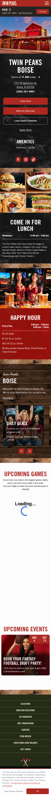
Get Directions (25, 13)
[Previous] (21, 451)
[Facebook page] (18, 159)
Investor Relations (25, 710)
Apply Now (25, 130)
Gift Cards (25, 749)
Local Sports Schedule (25, 120)
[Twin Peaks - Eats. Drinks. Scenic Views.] (9, 3)
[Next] (29, 451)
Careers (25, 730)
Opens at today (24, 77)
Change (42, 11)
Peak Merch (25, 736)
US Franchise (25, 717)
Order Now (25, 101)
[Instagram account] (26, 159)
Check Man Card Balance (26, 743)
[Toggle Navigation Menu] (47, 3)
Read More (8, 398)
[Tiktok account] (33, 159)
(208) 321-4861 (9, 13)
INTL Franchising (25, 723)
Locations (25, 704)
